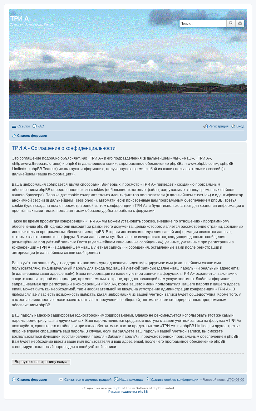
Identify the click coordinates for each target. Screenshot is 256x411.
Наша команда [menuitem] (131, 379)
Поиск (231, 23)
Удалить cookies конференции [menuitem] (174, 379)
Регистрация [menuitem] (219, 126)
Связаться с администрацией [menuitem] (87, 379)
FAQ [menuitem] (40, 126)
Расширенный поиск (240, 23)
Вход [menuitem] (240, 126)
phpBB (118, 388)
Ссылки (23, 126)
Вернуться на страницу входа (41, 362)
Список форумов (32, 135)
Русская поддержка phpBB (128, 391)
